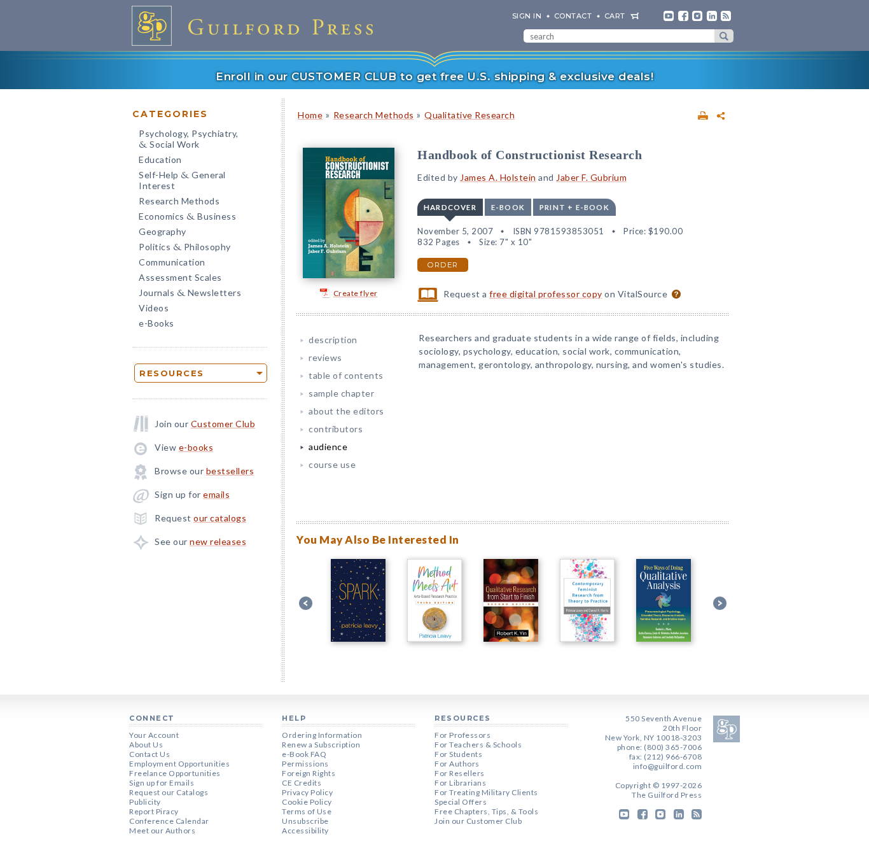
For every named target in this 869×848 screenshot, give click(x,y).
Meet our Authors (162, 830)
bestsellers (230, 470)
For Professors (462, 735)
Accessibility (305, 830)
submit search (723, 36)
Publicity (145, 802)
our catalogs (219, 517)
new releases (218, 541)
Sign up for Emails (161, 783)
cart (614, 15)
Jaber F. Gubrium (591, 177)
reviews (325, 357)
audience (328, 446)
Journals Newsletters (190, 293)
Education (160, 159)
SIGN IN (527, 15)
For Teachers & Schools (478, 744)
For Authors (457, 763)
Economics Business (187, 217)
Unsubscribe (305, 821)
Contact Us (149, 754)
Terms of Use (306, 811)
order (443, 264)
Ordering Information (322, 735)
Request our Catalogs (168, 792)
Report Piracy (154, 811)
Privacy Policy (307, 792)
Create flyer (355, 293)
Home (310, 115)
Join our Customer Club (478, 821)
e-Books (156, 323)
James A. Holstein (498, 177)
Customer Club (223, 423)
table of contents (346, 375)
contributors (336, 428)
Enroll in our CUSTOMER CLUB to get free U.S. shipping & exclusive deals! (434, 76)
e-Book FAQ (304, 754)
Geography (162, 231)
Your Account (154, 735)
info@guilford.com (667, 766)
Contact (573, 15)
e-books (196, 447)
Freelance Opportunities (175, 773)
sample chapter (341, 393)
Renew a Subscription (321, 744)
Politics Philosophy (185, 248)
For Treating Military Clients (486, 792)
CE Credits (301, 783)
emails (216, 494)
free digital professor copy (545, 293)
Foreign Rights (308, 773)
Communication (172, 262)
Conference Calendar (169, 821)
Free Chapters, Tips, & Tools (486, 811)
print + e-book (574, 207)
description (333, 339)
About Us (146, 744)
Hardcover (450, 207)
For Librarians (460, 783)
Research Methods (179, 200)
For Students (458, 754)
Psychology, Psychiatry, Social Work (189, 140)
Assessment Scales (180, 277)
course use (332, 464)
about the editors (346, 411)
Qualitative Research (469, 115)
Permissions (305, 763)
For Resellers (459, 773)
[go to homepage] (256, 25)
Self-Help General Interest (182, 180)
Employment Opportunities (179, 763)
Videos (154, 307)
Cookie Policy (307, 802)
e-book (508, 207)
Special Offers (460, 802)
